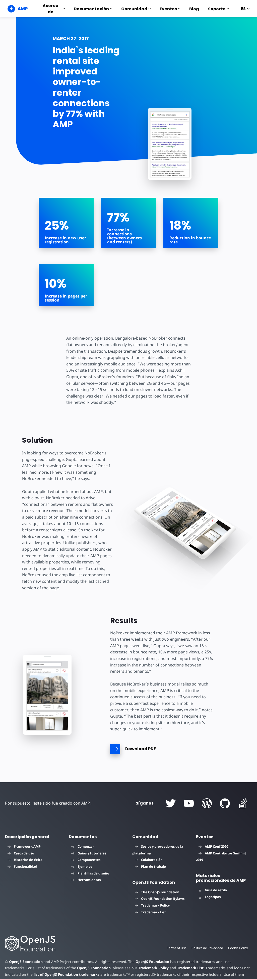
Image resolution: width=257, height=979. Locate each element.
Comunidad (134, 9)
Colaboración (152, 859)
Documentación (91, 9)
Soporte (217, 9)
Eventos (168, 9)
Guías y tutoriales (92, 853)
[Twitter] (171, 803)
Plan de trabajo (153, 866)
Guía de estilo (216, 890)
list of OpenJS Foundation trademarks (66, 974)
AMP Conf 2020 (216, 846)
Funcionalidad (25, 866)
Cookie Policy (238, 948)
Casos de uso (24, 853)
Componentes (89, 859)
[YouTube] (189, 803)
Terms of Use (176, 948)
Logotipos (213, 897)
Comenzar (86, 846)
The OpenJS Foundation (160, 892)
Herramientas (89, 879)
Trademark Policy (155, 905)
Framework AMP (27, 846)
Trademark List (153, 912)
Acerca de (50, 9)
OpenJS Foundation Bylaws (162, 898)
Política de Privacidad (207, 948)
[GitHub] (225, 803)
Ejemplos (85, 866)
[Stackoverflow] (243, 803)
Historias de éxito (28, 859)
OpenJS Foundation (26, 961)
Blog (194, 9)
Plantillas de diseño (93, 873)
